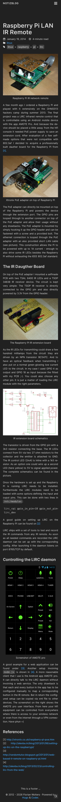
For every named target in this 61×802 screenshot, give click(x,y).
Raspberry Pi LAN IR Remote (28, 29)
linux (9, 42)
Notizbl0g (11, 3)
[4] (32, 672)
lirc (41, 46)
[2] (38, 523)
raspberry (23, 46)
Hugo (25, 797)
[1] (4, 150)
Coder (34, 797)
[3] (22, 668)
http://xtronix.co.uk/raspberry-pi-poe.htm (30, 739)
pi (34, 46)
